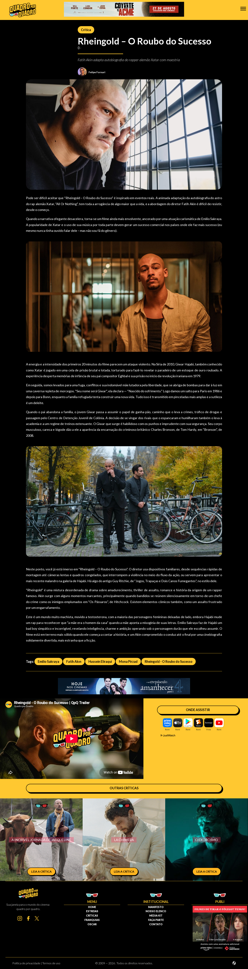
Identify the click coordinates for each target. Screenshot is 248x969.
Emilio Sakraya (48, 661)
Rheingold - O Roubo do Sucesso (168, 661)
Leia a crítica (41, 871)
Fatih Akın (73, 661)
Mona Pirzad (128, 661)
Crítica (86, 30)
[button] (243, 8)
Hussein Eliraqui (100, 661)
